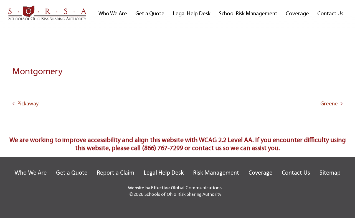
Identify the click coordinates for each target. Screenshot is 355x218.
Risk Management (216, 173)
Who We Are (112, 14)
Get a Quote (149, 14)
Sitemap (330, 173)
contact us (207, 148)
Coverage (297, 14)
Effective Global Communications (186, 188)
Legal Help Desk (192, 14)
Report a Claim (115, 173)
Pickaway (28, 104)
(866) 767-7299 (162, 148)
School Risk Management (248, 14)
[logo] (47, 12)
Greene (329, 104)
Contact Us (330, 14)
